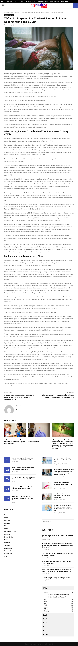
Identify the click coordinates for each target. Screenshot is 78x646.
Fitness (6, 526)
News (6, 540)
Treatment (7, 551)
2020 (45, 634)
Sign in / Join (31, 1)
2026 (45, 588)
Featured (7, 523)
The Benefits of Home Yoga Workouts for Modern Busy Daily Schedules (23, 478)
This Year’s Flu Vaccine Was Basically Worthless (36, 441)
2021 (45, 630)
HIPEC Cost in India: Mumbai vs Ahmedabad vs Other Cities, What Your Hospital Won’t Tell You (63, 508)
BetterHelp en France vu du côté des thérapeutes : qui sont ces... (23, 468)
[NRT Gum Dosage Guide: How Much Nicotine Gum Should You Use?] (47, 460)
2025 (45, 615)
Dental (6, 517)
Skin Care (7, 545)
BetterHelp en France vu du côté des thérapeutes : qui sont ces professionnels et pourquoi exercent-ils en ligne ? (64, 472)
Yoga (6, 556)
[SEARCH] (72, 521)
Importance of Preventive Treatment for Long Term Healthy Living (23, 488)
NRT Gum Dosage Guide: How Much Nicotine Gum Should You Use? (22, 459)
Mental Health (64, 1)
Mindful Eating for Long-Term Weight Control (56, 578)
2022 (45, 627)
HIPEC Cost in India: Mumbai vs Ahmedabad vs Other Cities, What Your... (22, 498)
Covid (51, 1)
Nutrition (7, 542)
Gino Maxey (9, 25)
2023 (45, 623)
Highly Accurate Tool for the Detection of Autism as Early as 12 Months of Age (14, 441)
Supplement (8, 548)
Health (6, 528)
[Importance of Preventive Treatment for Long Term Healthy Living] (47, 496)
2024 (45, 619)
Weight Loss (8, 553)
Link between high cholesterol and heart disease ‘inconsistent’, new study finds (58, 396)
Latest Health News (43, 1)
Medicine (56, 1)
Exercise (7, 520)
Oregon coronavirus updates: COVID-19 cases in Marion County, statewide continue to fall (19, 397)
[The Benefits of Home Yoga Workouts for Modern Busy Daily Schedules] (47, 485)
